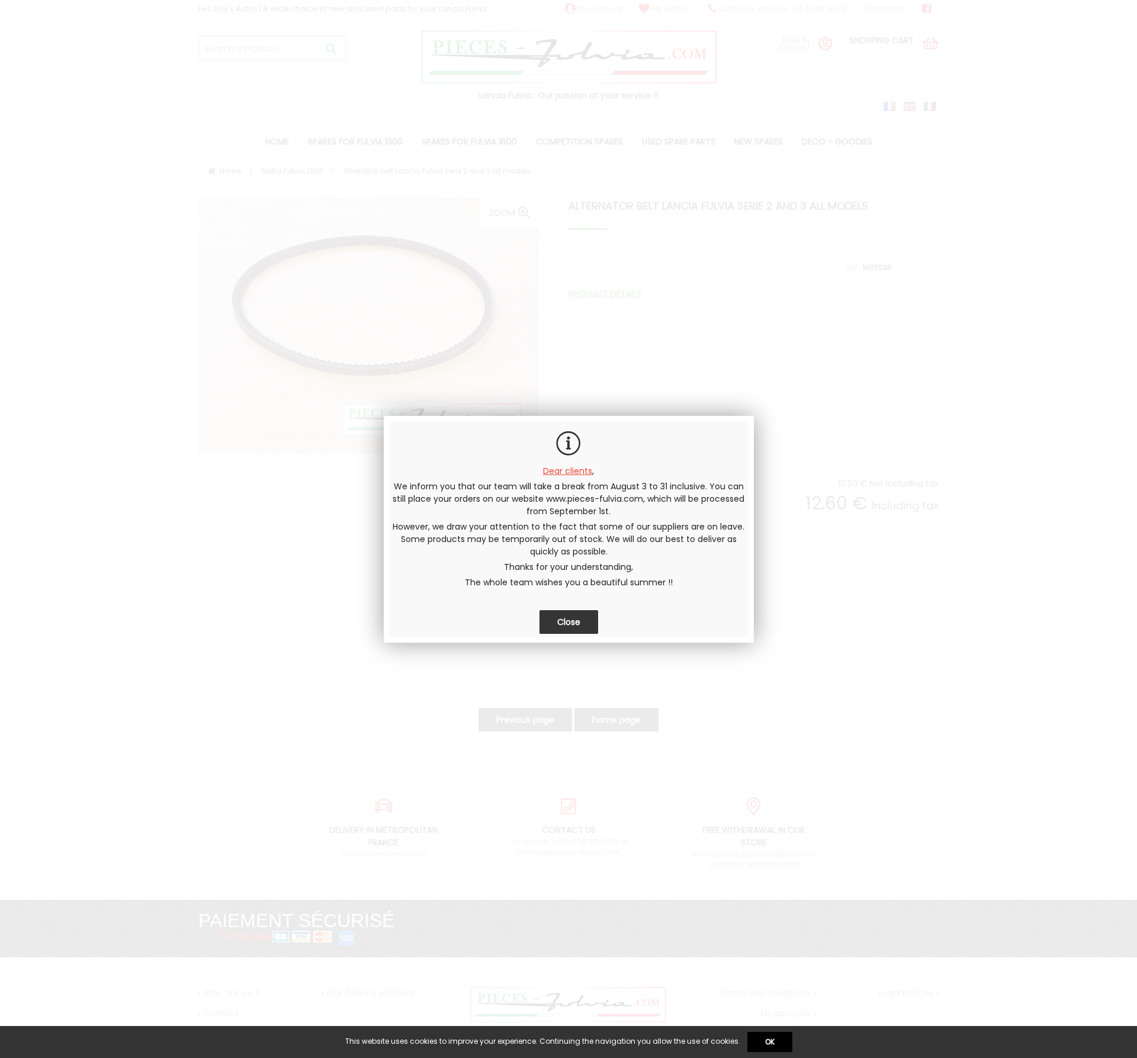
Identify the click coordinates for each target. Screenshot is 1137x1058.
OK (770, 1042)
